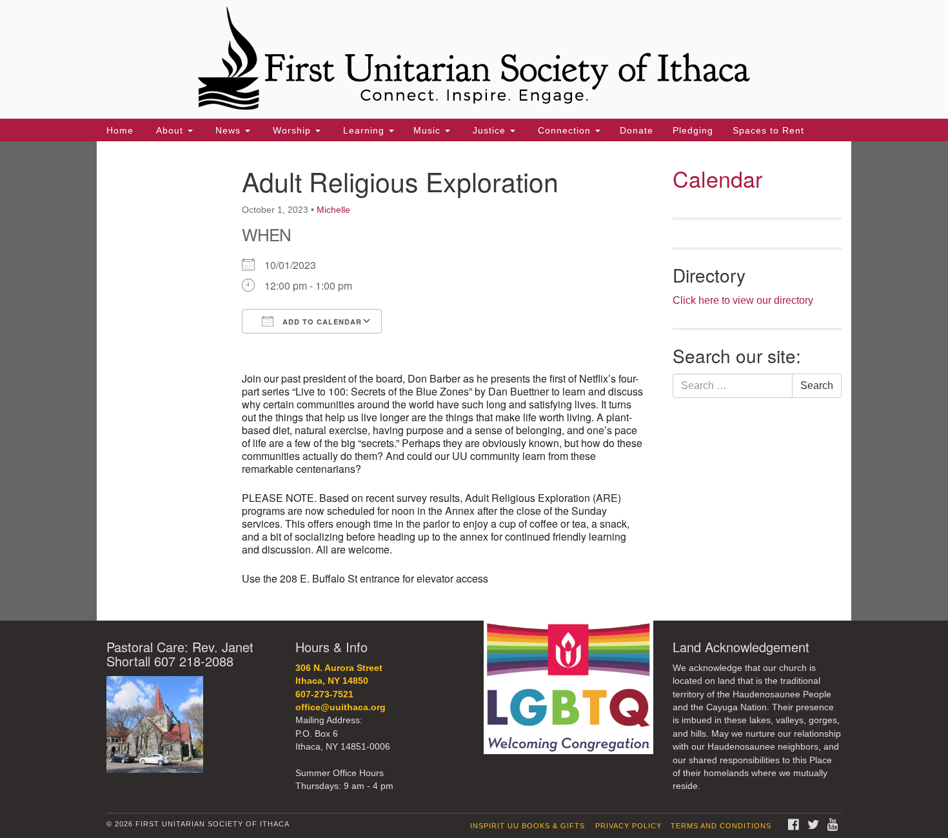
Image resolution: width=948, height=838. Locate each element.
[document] (474, 381)
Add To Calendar (321, 321)
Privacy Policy (628, 826)
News (228, 130)
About (169, 130)
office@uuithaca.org (340, 707)
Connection (564, 130)
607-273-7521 (324, 694)
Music (428, 130)
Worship (292, 130)
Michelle (333, 210)
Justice (489, 130)
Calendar (717, 178)
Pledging (693, 130)
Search (816, 385)
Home (119, 130)
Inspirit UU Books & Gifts (527, 826)
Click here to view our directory (743, 300)
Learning (364, 130)
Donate (636, 130)
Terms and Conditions (721, 826)
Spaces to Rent (768, 130)
